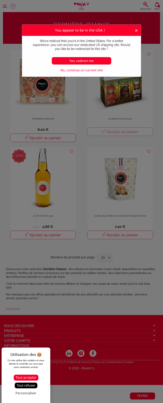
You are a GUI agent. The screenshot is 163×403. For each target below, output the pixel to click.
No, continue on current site (81, 70)
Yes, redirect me (81, 61)
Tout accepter (26, 377)
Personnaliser (26, 393)
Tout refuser (26, 385)
